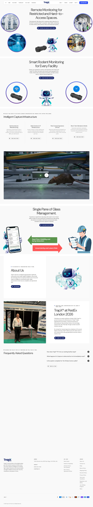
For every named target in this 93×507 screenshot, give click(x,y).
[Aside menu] (6, 2)
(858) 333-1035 (37, 467)
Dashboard (84, 2)
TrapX (8, 503)
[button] (65, 2)
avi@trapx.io (37, 469)
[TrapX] (46, 2)
